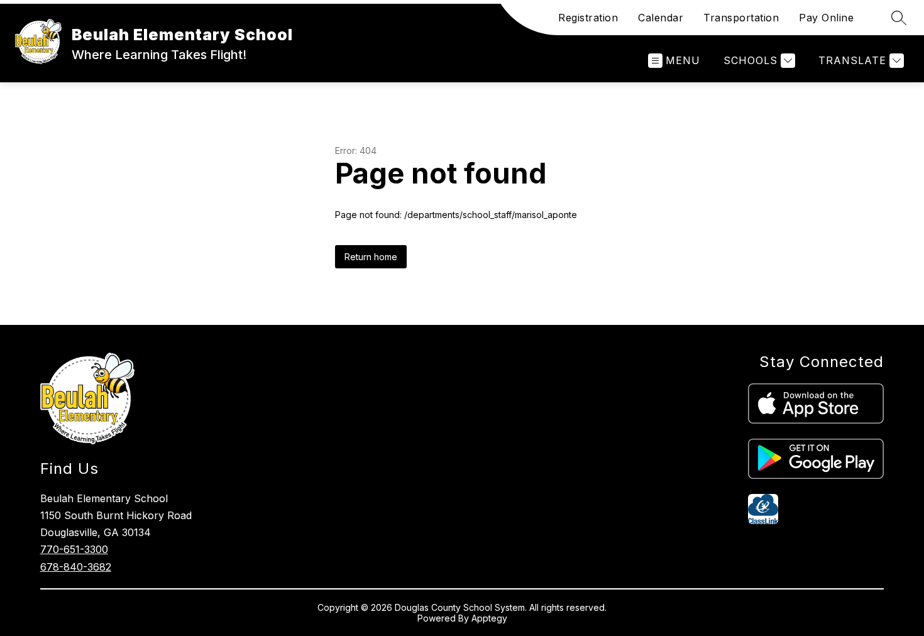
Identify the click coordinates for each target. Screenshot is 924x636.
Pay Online (826, 17)
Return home (370, 256)
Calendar (660, 17)
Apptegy (489, 618)
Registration (588, 17)
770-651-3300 (74, 549)
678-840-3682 (75, 567)
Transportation (741, 17)
